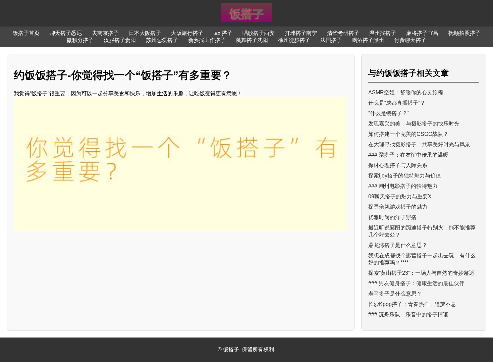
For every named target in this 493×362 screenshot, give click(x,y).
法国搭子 (331, 40)
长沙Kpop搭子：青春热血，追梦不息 (412, 304)
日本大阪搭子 (145, 33)
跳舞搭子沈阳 (252, 40)
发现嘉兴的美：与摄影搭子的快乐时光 (413, 123)
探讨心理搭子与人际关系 (397, 165)
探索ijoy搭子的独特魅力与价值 (404, 175)
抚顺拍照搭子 (464, 33)
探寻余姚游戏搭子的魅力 (397, 207)
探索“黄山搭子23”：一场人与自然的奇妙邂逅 (421, 273)
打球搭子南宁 (301, 33)
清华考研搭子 (343, 33)
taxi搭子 (222, 33)
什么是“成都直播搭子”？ (396, 103)
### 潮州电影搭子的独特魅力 (403, 186)
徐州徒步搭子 (294, 40)
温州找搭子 (382, 33)
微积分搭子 (80, 40)
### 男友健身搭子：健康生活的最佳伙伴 (416, 283)
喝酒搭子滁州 (368, 40)
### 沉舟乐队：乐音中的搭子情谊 (408, 314)
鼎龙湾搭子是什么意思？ (397, 245)
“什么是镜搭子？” (388, 113)
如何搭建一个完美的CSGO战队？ (408, 134)
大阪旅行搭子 (187, 33)
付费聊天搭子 (410, 40)
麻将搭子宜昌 (422, 33)
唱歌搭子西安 (258, 33)
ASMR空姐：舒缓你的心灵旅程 (405, 92)
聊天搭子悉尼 (66, 33)
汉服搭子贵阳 (120, 40)
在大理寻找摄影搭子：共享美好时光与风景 (419, 144)
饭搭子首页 (26, 33)
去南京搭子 (105, 33)
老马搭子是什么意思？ (395, 294)
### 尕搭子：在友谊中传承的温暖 (408, 155)
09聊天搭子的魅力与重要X (400, 196)
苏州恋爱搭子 (162, 40)
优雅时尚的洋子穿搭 (392, 217)
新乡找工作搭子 (207, 40)
